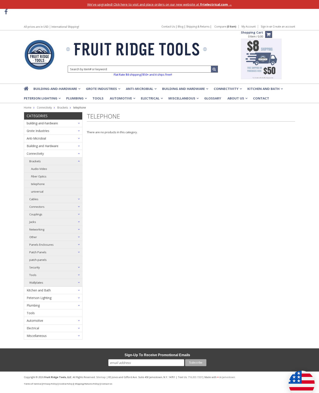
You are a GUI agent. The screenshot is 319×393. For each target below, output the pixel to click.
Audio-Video (39, 169)
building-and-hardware (56, 89)
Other (33, 237)
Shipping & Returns (198, 26)
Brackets (35, 161)
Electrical (151, 99)
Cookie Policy (66, 384)
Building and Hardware (184, 89)
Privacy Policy (50, 384)
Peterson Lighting (42, 99)
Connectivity (227, 89)
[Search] (214, 69)
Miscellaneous (183, 99)
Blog (180, 26)
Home (27, 107)
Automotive (122, 99)
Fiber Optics (38, 176)
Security (34, 267)
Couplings (35, 214)
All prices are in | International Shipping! (51, 27)
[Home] (26, 88)
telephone (38, 184)
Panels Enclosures (41, 245)
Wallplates (36, 282)
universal (37, 191)
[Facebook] (6, 12)
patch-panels (38, 260)
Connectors (36, 207)
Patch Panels (37, 252)
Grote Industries (103, 89)
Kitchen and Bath (264, 89)
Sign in (265, 26)
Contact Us (168, 26)
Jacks (32, 222)
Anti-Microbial (141, 89)
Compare (225, 26)
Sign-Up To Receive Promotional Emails (157, 355)
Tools (98, 98)
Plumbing (76, 99)
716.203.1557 (195, 377)
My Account (249, 26)
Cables (33, 199)
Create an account (284, 26)
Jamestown (228, 377)
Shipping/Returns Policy (87, 384)
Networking (36, 229)
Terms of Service (32, 384)
